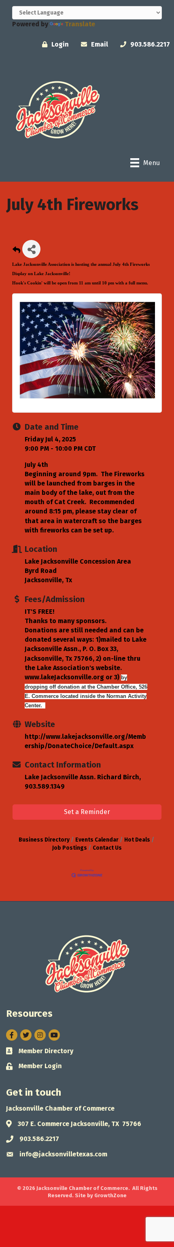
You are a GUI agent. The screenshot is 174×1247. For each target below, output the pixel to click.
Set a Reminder (87, 812)
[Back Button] (16, 251)
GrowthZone (110, 1195)
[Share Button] (31, 249)
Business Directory (44, 839)
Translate (80, 24)
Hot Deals (137, 839)
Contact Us (107, 847)
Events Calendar (97, 839)
